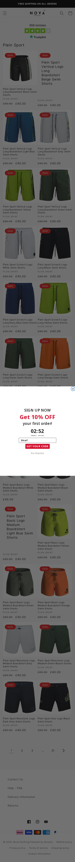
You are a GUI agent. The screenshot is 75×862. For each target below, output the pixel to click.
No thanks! (37, 453)
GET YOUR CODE (37, 446)
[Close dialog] (73, 389)
